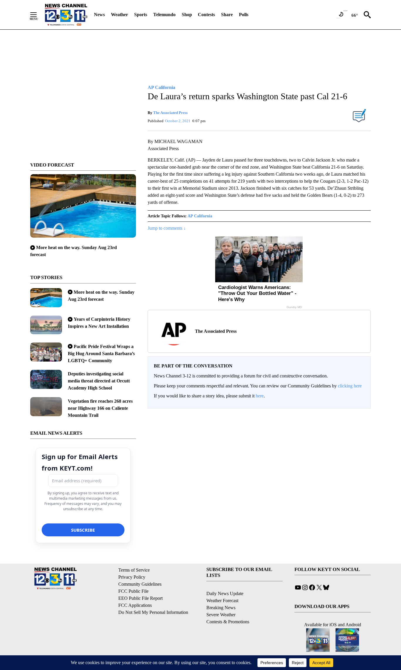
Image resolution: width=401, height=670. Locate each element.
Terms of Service (134, 569)
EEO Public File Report (140, 598)
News (99, 14)
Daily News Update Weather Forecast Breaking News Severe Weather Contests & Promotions (227, 607)
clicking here (350, 385)
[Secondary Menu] (38, 14)
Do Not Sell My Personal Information (153, 612)
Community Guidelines (139, 584)
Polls (243, 14)
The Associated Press (170, 112)
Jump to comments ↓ (167, 228)
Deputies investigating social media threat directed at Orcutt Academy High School (99, 380)
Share (227, 14)
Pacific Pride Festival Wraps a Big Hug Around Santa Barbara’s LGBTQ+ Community (101, 353)
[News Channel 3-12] (66, 14)
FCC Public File (133, 591)
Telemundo (164, 14)
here (260, 395)
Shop (187, 14)
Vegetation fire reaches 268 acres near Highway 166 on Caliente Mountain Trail (100, 408)
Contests (206, 14)
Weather (119, 14)
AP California (200, 216)
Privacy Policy (131, 577)
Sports (140, 14)
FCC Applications (135, 605)
